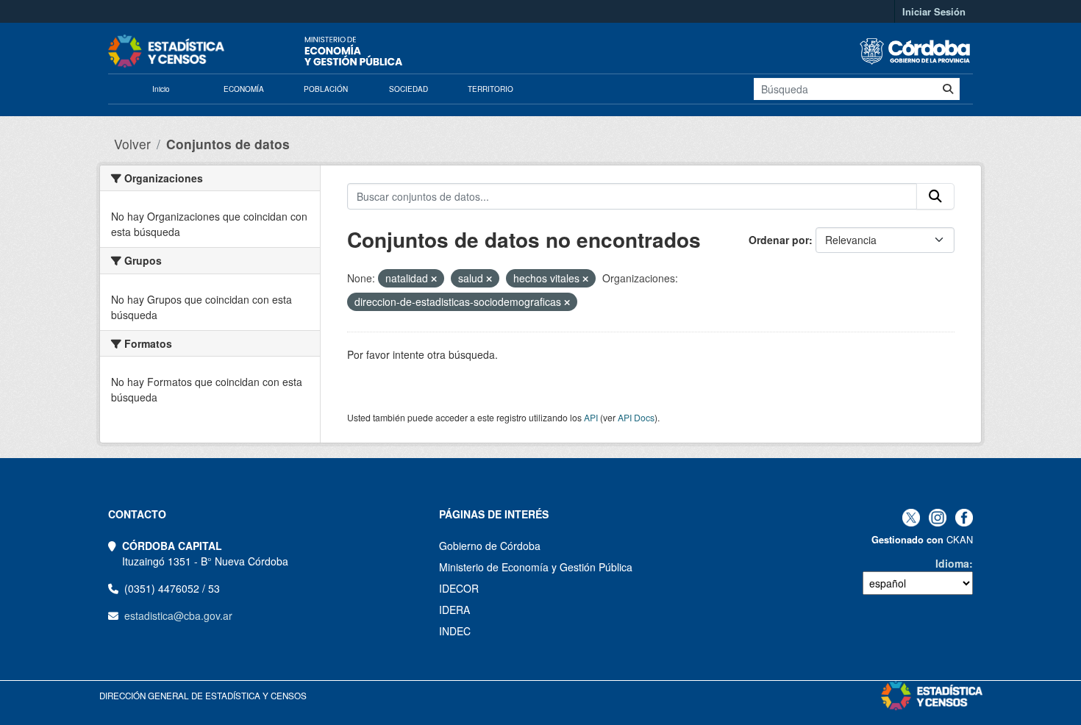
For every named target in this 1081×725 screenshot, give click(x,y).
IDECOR (459, 588)
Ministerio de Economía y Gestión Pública (535, 567)
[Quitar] (434, 279)
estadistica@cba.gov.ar (178, 615)
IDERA (454, 609)
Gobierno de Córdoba (489, 545)
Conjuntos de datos (228, 144)
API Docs (636, 417)
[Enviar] (948, 89)
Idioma (952, 563)
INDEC (455, 631)
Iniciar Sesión (934, 11)
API (591, 417)
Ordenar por (779, 239)
